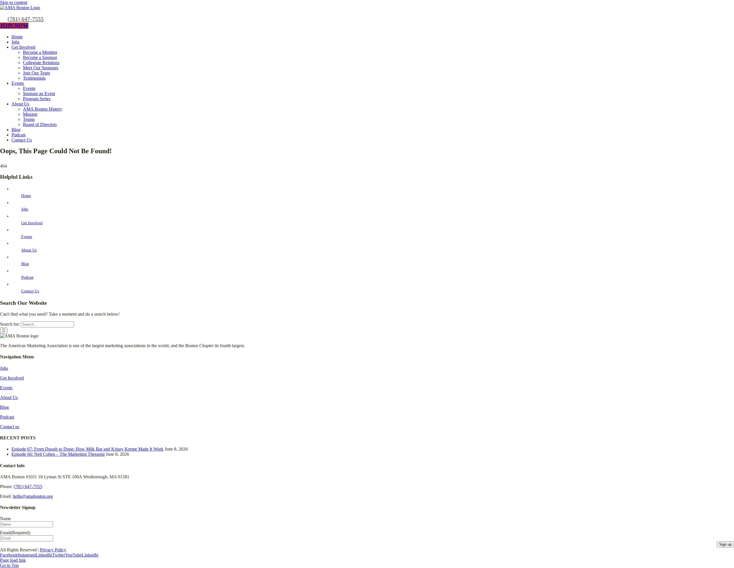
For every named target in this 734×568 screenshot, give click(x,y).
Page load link (13, 560)
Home (26, 196)
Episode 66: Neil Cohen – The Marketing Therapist (58, 454)
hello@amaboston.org (33, 496)
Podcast (27, 277)
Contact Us (30, 291)
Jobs (24, 209)
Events (26, 237)
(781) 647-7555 (25, 19)
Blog (25, 264)
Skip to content (13, 2)
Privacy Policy (53, 549)
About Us (29, 250)
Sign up (725, 544)
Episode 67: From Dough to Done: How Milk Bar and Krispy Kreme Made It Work (87, 449)
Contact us (9, 426)
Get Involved (31, 223)
